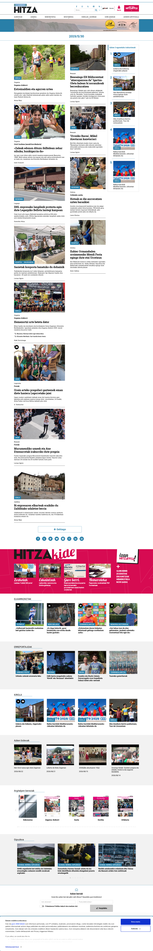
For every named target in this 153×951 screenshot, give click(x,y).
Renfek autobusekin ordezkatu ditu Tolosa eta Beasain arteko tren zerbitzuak (115, 870)
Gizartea (18, 262)
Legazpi (17, 203)
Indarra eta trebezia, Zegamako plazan (121, 70)
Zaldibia (17, 502)
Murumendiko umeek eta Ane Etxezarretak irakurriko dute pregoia (36, 450)
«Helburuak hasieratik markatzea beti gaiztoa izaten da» (29, 629)
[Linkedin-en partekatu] (75, 539)
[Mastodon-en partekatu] (50, 539)
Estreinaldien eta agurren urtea (33, 89)
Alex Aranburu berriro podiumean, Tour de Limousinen (121, 121)
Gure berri (121, 571)
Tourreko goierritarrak (118, 676)
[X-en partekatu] (44, 539)
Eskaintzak (122, 576)
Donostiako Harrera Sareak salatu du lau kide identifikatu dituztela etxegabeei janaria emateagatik (76, 871)
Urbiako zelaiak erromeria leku (28, 676)
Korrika (101, 820)
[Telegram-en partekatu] (63, 539)
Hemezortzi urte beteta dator (31, 322)
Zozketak (121, 574)
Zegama (17, 82)
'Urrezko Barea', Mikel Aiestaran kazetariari (83, 137)
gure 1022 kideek (18, 924)
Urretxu (72, 248)
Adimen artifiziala (131, 17)
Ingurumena (28, 262)
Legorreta (17, 383)
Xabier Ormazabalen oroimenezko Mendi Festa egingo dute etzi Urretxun (86, 254)
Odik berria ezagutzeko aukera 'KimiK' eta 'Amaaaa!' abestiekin (60, 677)
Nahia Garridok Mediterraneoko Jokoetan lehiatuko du (123, 154)
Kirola (17, 78)
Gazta (76, 820)
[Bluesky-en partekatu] (57, 539)
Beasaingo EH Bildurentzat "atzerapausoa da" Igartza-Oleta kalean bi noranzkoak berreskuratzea (87, 81)
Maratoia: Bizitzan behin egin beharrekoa (30, 334)
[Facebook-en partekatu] (38, 539)
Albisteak (18, 17)
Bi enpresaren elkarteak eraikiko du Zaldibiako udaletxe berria (36, 507)
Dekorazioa (28, 820)
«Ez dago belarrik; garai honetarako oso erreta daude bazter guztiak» (58, 630)
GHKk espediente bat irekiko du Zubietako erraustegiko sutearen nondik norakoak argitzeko (34, 871)
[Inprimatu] (82, 539)
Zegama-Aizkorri (52, 820)
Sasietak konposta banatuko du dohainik (39, 267)
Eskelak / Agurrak (89, 17)
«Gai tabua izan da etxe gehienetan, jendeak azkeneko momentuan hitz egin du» (121, 630)
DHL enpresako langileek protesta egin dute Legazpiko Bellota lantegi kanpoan (38, 208)
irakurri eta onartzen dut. (61, 906)
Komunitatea (50, 17)
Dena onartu (135, 922)
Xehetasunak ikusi (12, 947)
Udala (17, 497)
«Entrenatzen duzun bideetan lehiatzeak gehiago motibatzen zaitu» (91, 630)
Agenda (33, 17)
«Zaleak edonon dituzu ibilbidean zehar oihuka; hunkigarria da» (38, 149)
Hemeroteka (123, 579)
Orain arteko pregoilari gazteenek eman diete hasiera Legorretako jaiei (38, 391)
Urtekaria (125, 820)
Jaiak (17, 379)
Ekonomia (19, 199)
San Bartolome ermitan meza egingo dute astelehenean (122, 94)
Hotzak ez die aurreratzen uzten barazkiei (86, 200)
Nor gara (122, 582)
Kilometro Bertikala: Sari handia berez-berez (31, 336)
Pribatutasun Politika (52, 906)
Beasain (17, 442)
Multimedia (68, 17)
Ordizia (72, 192)
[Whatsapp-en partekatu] (69, 539)
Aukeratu (134, 929)
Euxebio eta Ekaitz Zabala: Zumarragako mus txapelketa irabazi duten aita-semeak (90, 678)
